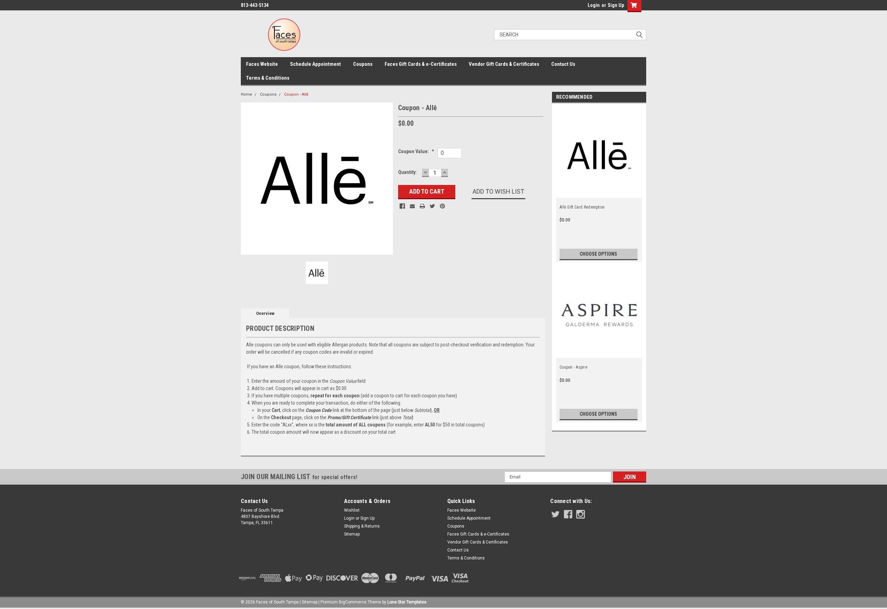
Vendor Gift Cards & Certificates (504, 64)
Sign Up (616, 5)
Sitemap (352, 534)
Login (594, 5)
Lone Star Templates (407, 602)
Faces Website (262, 64)
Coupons (362, 64)
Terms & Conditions (267, 78)
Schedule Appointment (315, 64)
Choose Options (598, 254)
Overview (265, 313)
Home (246, 94)
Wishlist (352, 510)
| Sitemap (308, 602)
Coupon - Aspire (573, 367)
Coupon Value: (416, 151)
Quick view (599, 191)
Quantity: (407, 172)
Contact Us (563, 64)
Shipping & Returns (362, 526)
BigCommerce (353, 602)
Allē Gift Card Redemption (582, 207)
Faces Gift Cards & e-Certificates (421, 64)
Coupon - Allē (296, 94)
